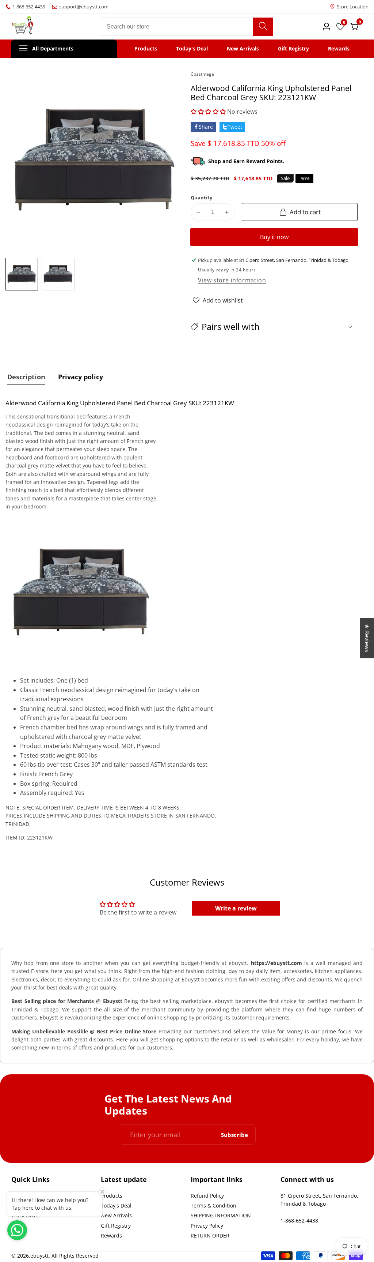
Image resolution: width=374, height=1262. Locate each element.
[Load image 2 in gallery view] (58, 274)
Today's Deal (192, 48)
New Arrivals (243, 48)
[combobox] (187, 27)
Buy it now (274, 237)
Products (145, 48)
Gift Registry (293, 48)
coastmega (202, 74)
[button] (208, 112)
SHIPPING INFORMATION (221, 1215)
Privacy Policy (207, 1225)
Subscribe (234, 1134)
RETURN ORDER (210, 1235)
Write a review (236, 908)
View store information (232, 280)
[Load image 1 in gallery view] (21, 274)
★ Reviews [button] (367, 638)
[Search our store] (263, 27)
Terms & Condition (213, 1205)
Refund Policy (207, 1195)
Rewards (339, 48)
